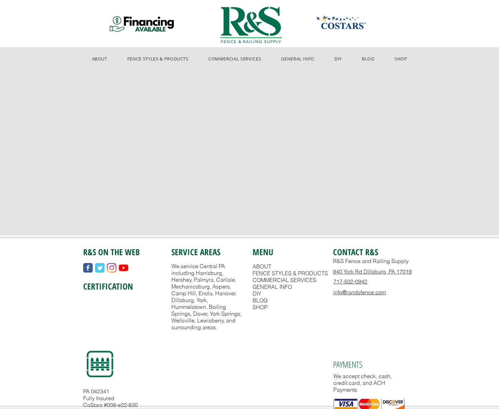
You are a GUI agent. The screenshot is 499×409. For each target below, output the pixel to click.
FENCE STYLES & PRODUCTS (290, 273)
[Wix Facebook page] (88, 268)
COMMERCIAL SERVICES (284, 280)
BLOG (260, 300)
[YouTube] (123, 268)
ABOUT (262, 266)
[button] (157, 58)
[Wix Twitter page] (100, 268)
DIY (257, 293)
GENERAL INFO (272, 286)
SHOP (260, 307)
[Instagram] (111, 268)
